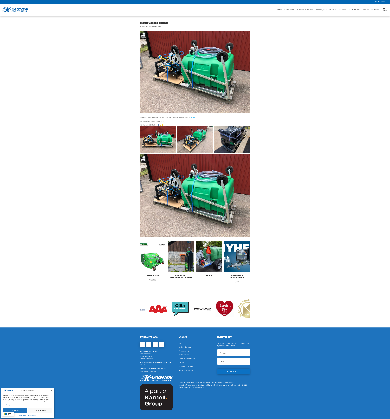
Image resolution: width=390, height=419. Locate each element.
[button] (51, 391)
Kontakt (375, 10)
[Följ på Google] (155, 344)
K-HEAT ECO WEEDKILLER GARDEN (181, 276)
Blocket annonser (305, 10)
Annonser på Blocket (186, 370)
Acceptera (15, 411)
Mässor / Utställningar (325, 10)
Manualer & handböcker (187, 359)
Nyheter (342, 10)
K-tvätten (153, 26)
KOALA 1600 (153, 276)
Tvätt (159, 26)
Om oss (181, 362)
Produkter (289, 10)
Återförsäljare (380, 2)
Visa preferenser (40, 411)
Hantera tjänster (8, 405)
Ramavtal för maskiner (358, 10)
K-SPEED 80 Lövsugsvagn (237, 276)
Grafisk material (184, 355)
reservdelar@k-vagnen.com (148, 371)
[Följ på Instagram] (148, 344)
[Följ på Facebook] (142, 344)
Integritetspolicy (31, 415)
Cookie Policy (22, 415)
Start (279, 10)
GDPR (181, 343)
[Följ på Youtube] (161, 344)
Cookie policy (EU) (185, 347)
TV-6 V (209, 276)
